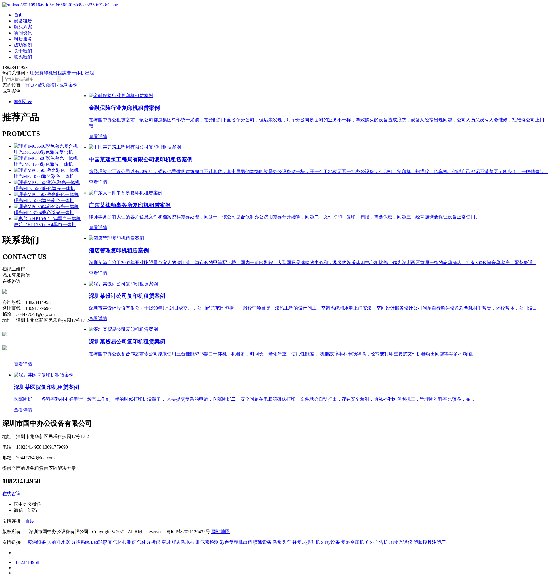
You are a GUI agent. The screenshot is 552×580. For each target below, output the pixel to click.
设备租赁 (23, 20)
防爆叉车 (282, 542)
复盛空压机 (352, 542)
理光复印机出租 (46, 72)
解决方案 (23, 26)
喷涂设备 (37, 542)
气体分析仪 (148, 542)
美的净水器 (58, 542)
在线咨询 (11, 493)
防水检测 (190, 542)
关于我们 (23, 51)
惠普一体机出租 (78, 72)
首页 (18, 14)
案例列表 (23, 101)
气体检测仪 (124, 542)
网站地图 (220, 531)
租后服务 (23, 39)
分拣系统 (80, 542)
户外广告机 (376, 542)
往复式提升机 (306, 542)
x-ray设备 (330, 542)
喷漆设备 (262, 542)
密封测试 (170, 542)
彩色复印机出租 (236, 542)
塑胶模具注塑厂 (429, 542)
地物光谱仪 (400, 542)
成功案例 (23, 45)
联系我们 (23, 57)
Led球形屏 (101, 542)
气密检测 (209, 542)
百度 (29, 520)
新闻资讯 (23, 32)
